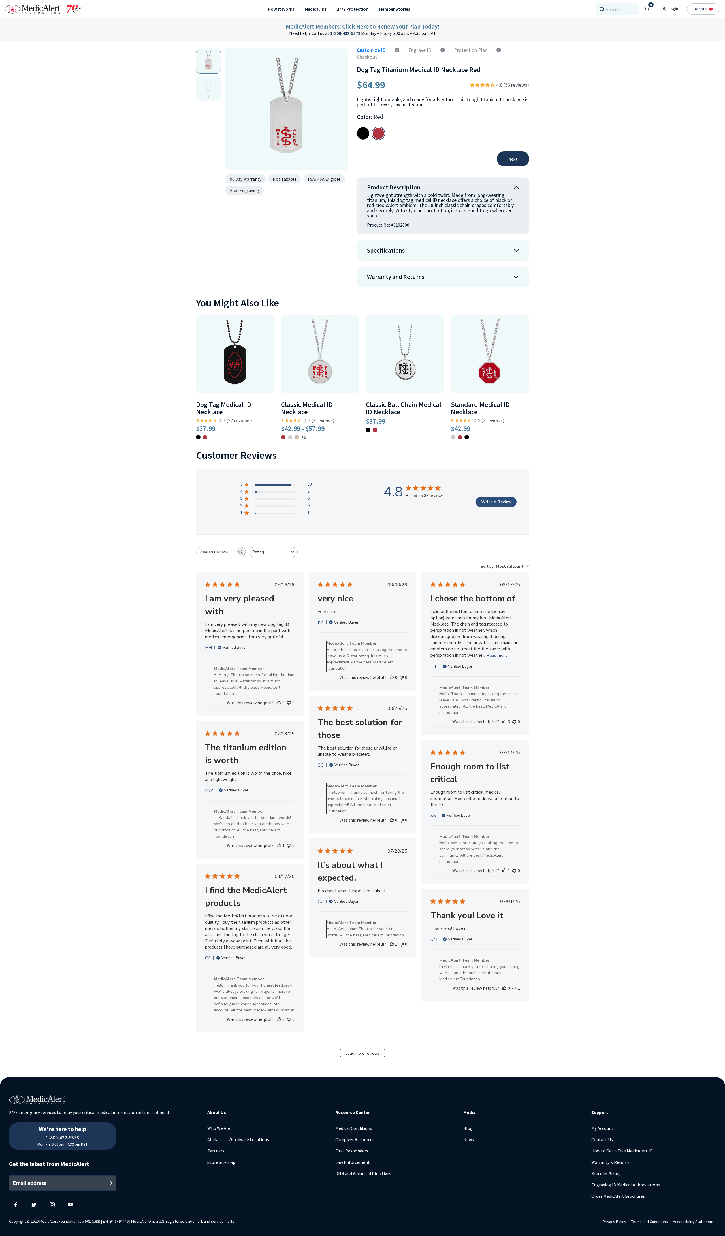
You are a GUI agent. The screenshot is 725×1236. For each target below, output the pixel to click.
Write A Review (496, 502)
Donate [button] (700, 8)
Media (469, 1112)
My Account (602, 1128)
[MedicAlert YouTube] (70, 1204)
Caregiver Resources (354, 1139)
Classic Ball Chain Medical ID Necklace (403, 408)
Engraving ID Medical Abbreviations (625, 1185)
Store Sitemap (221, 1162)
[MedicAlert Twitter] (34, 1204)
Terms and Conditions (649, 1221)
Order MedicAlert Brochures (618, 1196)
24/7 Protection (352, 9)
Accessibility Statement (693, 1221)
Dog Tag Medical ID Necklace (223, 408)
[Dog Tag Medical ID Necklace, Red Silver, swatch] (205, 437)
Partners (215, 1151)
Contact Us (602, 1139)
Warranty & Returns (610, 1162)
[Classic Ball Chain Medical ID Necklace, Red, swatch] (375, 430)
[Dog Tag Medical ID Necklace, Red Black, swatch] (198, 437)
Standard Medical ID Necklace (480, 408)
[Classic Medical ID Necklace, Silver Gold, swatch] (297, 437)
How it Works (281, 9)
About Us (216, 1112)
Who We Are (218, 1128)
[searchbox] (215, 551)
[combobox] (619, 9)
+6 (303, 437)
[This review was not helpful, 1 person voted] (514, 988)
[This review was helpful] (504, 721)
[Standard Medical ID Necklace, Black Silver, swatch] (466, 437)
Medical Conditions (353, 1128)
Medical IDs (316, 9)
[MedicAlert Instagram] (52, 1204)
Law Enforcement (352, 1162)
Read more (497, 655)
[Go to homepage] (43, 9)
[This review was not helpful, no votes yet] (289, 702)
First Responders (351, 1151)
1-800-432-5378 (345, 33)
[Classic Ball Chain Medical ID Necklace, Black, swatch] (368, 430)
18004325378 (62, 1126)
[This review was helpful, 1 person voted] (279, 845)
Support (599, 1112)
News (468, 1139)
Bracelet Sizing (606, 1173)
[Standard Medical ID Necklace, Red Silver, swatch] (460, 437)
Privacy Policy (614, 1221)
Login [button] (673, 8)
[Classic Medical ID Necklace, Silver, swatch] (290, 437)
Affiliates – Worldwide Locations (238, 1139)
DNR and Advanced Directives (363, 1173)
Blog (468, 1128)
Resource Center (352, 1112)
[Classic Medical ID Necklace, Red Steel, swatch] (283, 437)
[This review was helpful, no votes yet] (279, 702)
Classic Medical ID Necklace (307, 408)
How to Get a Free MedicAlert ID (622, 1151)
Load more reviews (363, 1053)
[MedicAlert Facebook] (16, 1204)
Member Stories (394, 9)
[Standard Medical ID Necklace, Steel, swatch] (453, 437)
